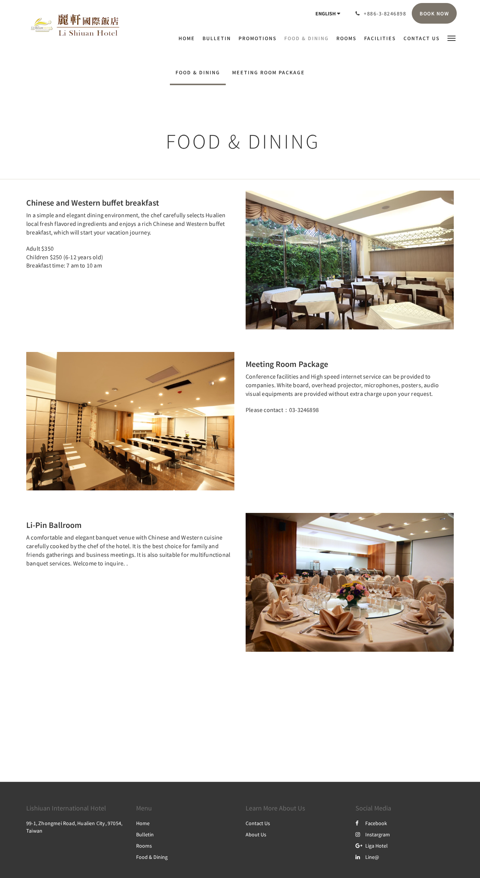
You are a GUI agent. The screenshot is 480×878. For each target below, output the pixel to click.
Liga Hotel (376, 845)
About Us (256, 834)
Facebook (376, 823)
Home (143, 823)
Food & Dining (198, 72)
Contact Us (258, 823)
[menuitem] (188, 38)
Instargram (377, 834)
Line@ (372, 857)
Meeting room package (268, 72)
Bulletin (145, 834)
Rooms (144, 845)
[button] (451, 37)
